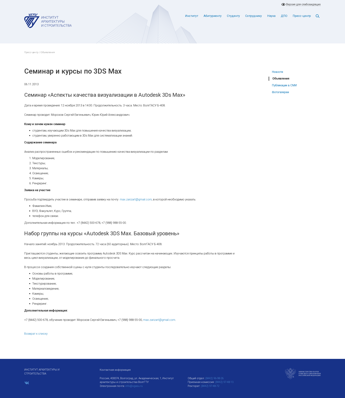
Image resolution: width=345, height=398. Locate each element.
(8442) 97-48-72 (210, 386)
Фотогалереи (280, 92)
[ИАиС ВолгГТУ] (48, 20)
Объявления (280, 78)
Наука (271, 16)
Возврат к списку (36, 333)
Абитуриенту (213, 16)
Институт (191, 16)
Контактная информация (115, 369)
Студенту (233, 16)
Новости (277, 72)
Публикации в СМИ (284, 85)
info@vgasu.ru (134, 386)
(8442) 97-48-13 (224, 382)
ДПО (284, 16)
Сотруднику (253, 16)
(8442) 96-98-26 (214, 378)
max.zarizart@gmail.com (136, 199)
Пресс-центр (302, 16)
